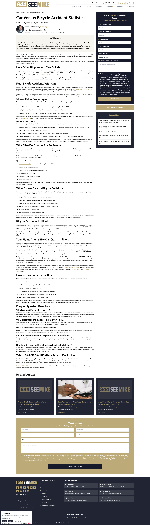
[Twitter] (24, 487)
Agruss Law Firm (65, 517)
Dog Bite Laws (75, 517)
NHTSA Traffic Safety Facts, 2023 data (52, 74)
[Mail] (31, 487)
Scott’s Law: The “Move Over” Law (108, 132)
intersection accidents (25, 118)
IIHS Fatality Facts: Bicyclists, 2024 (82, 89)
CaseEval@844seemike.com (48, 505)
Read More (21, 412)
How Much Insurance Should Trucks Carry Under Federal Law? (114, 142)
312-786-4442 (127, 3)
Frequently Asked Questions (47, 487)
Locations (43, 493)
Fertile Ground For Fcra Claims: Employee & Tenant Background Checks (112, 127)
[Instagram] (21, 487)
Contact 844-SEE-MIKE (22, 365)
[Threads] (28, 491)
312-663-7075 (104, 459)
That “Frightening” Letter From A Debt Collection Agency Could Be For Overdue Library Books (114, 121)
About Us (43, 484)
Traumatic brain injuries (25, 164)
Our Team (89, 6)
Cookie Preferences (64, 522)
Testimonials (120, 6)
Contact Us (130, 6)
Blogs (22, 12)
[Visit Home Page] (32, 4)
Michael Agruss (44, 27)
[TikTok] (24, 491)
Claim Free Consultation (115, 108)
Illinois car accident (75, 269)
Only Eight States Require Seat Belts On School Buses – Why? (114, 136)
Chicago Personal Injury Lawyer (25, 501)
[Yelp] (28, 487)
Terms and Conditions (42, 522)
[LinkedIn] (34, 487)
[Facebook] (17, 487)
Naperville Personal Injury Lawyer (25, 507)
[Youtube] (17, 491)
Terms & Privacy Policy (30, 460)
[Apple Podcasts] (21, 491)
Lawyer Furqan (84, 517)
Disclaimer (50, 522)
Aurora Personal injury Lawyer (24, 504)
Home (18, 12)
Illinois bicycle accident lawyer (71, 267)
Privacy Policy (114, 94)
